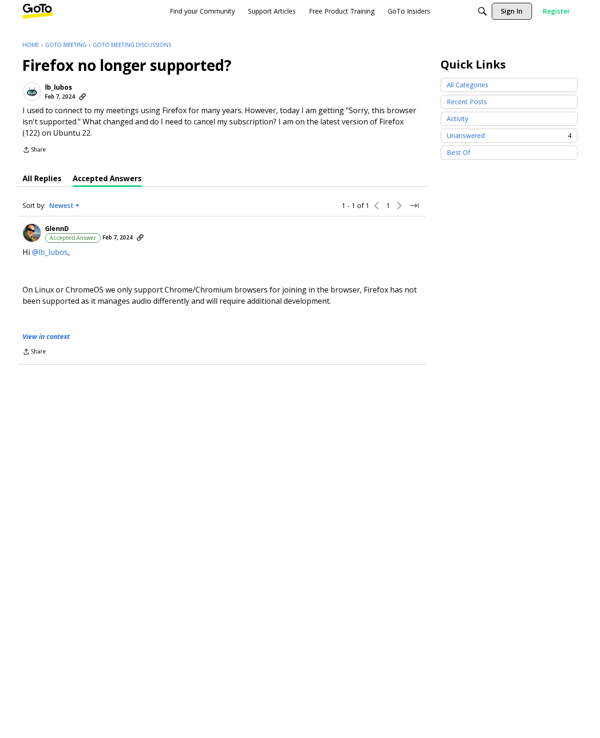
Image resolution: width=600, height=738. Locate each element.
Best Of (458, 152)
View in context (46, 336)
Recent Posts (467, 101)
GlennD (57, 228)
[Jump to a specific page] (414, 205)
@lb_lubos (50, 252)
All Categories (467, 84)
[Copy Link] (82, 96)
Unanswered (509, 135)
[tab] (42, 178)
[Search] (482, 11)
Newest (61, 205)
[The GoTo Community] (37, 11)
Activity (457, 118)
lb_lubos (58, 87)
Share (34, 150)
